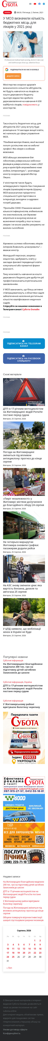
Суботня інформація (13, 660)
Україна (28, 682)
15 (35, 948)
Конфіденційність (11, 1033)
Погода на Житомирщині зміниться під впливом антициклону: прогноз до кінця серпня (22, 456)
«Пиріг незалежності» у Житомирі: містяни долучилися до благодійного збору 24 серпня (23, 502)
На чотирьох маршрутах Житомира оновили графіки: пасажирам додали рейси (21, 545)
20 (24, 952)
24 (8, 956)
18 (13, 952)
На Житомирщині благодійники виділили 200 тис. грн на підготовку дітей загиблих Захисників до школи (22, 668)
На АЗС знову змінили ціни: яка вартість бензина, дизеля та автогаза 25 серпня (22, 588)
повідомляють (30, 104)
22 (35, 952)
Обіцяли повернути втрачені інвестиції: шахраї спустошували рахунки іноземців (23, 919)
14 (29, 948)
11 (13, 948)
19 (18, 952)
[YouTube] (35, 4)
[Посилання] (9, 4)
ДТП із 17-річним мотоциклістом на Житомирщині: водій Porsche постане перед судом (23, 412)
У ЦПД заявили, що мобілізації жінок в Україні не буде (22, 630)
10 (8, 948)
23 (40, 952)
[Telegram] (44, 4)
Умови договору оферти (15, 1029)
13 (24, 948)
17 (8, 952)
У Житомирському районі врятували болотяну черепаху (21, 706)
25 (13, 956)
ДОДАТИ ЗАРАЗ (13, 76)
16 (40, 948)
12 (18, 948)
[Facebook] (39, 4)
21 (29, 952)
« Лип (9, 967)
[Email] (30, 4)
